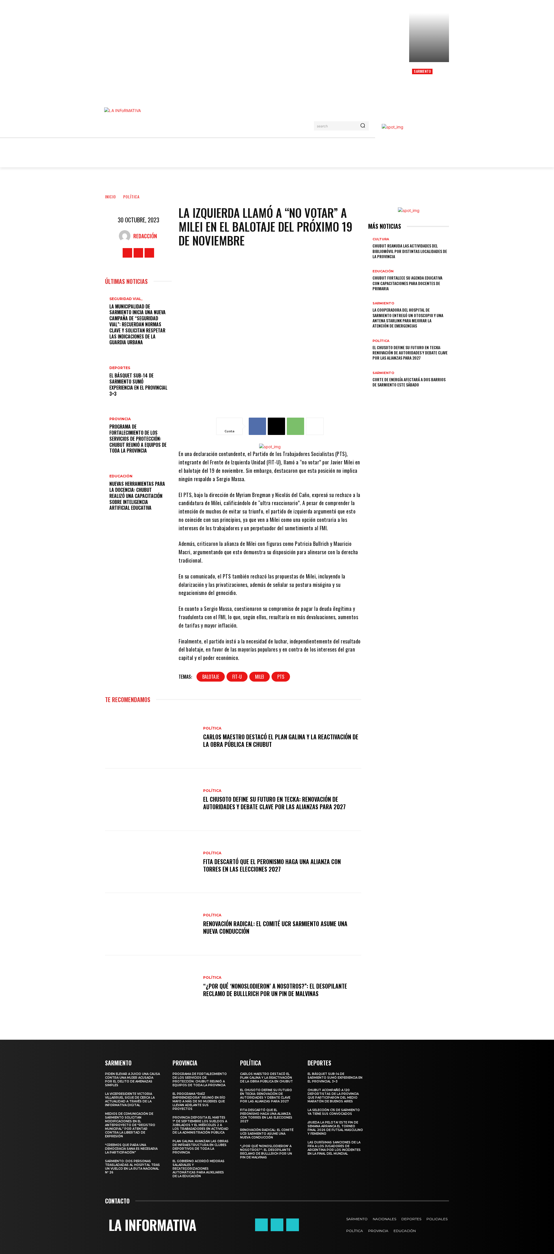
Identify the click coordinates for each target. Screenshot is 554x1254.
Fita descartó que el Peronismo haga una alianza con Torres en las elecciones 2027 (272, 865)
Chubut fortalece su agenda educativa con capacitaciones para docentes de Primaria (407, 283)
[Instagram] (138, 253)
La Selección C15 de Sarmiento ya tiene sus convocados (334, 1112)
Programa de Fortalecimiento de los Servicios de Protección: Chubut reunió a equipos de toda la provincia (137, 438)
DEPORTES (119, 368)
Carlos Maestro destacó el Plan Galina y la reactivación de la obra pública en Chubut (280, 740)
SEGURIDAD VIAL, (125, 299)
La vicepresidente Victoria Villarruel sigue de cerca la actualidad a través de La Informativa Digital (130, 1099)
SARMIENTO (422, 71)
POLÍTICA (131, 197)
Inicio (110, 197)
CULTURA (381, 239)
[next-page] (373, 393)
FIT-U (237, 676)
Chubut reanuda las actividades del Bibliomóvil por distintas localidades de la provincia (410, 251)
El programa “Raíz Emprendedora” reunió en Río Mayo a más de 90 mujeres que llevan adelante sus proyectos (199, 1101)
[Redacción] (126, 236)
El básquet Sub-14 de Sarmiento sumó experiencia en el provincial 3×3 (138, 384)
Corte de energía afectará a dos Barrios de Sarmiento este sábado (409, 382)
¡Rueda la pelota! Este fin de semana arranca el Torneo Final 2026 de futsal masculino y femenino (335, 1128)
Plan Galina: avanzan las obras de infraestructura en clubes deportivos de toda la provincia (201, 1146)
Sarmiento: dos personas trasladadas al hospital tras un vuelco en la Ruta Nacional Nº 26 (132, 1166)
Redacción (145, 236)
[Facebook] (127, 253)
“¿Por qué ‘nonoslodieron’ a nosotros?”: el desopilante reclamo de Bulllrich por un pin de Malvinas (275, 990)
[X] (149, 253)
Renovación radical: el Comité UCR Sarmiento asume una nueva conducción (275, 927)
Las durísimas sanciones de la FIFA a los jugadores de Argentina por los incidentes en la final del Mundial (334, 1148)
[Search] (363, 126)
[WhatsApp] (295, 426)
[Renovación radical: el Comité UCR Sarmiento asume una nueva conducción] (151, 924)
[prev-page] (369, 393)
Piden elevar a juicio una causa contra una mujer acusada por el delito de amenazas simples (132, 1079)
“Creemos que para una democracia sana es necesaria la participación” (131, 1148)
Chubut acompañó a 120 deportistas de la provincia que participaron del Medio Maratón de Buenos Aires (333, 1095)
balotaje (210, 676)
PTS (280, 676)
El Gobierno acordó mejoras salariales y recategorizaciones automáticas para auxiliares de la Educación (198, 1168)
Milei (259, 676)
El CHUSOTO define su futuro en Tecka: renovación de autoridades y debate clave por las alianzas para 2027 (274, 803)
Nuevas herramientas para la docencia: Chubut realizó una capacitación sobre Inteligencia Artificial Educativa (137, 495)
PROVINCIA (120, 419)
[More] (315, 426)
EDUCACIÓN (120, 476)
